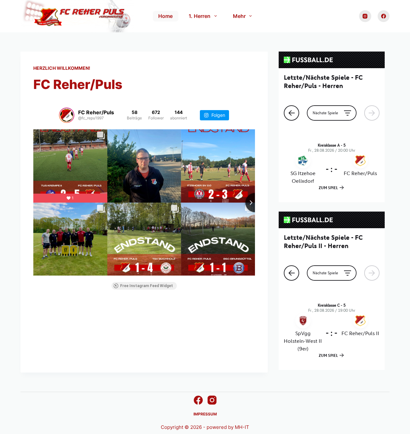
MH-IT (242, 427)
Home (165, 16)
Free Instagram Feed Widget (146, 286)
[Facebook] (384, 16)
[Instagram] (365, 16)
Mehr (239, 16)
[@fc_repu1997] (66, 115)
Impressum (205, 414)
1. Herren (199, 16)
